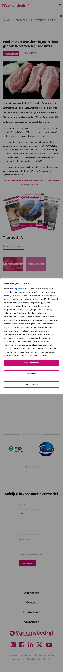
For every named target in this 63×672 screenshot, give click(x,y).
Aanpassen (31, 373)
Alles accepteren (31, 362)
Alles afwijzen (31, 384)
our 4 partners (17, 288)
